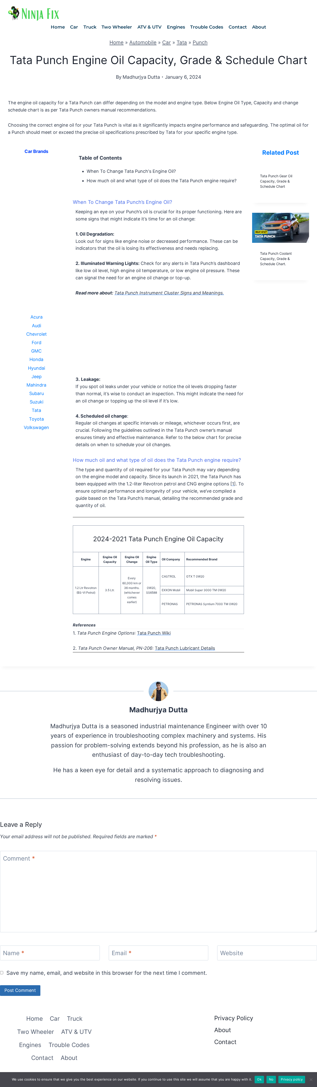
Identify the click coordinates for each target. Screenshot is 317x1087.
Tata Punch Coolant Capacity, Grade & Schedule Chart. (276, 258)
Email (122, 953)
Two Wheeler (117, 27)
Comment (19, 858)
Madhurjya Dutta (141, 77)
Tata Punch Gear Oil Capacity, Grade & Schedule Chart (276, 181)
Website (231, 953)
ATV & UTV (149, 27)
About (259, 27)
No (271, 1079)
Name (13, 953)
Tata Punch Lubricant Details (185, 648)
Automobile (143, 42)
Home (58, 27)
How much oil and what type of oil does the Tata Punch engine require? (162, 180)
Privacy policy (292, 1079)
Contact (238, 27)
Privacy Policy (233, 1018)
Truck (89, 27)
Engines (176, 27)
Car (74, 27)
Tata (182, 42)
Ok (259, 1079)
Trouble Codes (206, 27)
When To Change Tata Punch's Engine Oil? (131, 171)
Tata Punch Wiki (154, 633)
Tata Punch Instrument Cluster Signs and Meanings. (169, 292)
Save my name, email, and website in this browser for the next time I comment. (106, 973)
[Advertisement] (36, 237)
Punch (200, 42)
